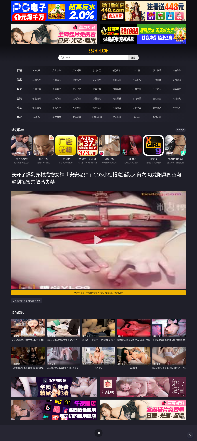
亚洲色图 (56, 98)
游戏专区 (96, 70)
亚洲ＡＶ (36, 79)
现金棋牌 (157, 70)
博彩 (19, 70)
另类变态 (177, 89)
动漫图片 (96, 98)
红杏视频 (117, 117)
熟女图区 (157, 98)
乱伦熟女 (157, 89)
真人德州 (56, 70)
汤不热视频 (96, 117)
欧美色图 (77, 98)
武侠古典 (96, 107)
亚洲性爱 (36, 89)
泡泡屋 (137, 117)
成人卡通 (77, 89)
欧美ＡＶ (77, 79)
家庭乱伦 (56, 107)
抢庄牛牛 (177, 70)
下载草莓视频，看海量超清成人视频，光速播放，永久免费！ (98, 292)
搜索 (133, 57)
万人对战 (77, 70)
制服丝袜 (117, 89)
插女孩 (37, 117)
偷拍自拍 (56, 89)
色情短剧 (157, 117)
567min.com (98, 50)
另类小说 (137, 107)
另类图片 (177, 98)
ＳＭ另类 (177, 79)
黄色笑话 (157, 107)
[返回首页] (190, 435)
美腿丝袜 (117, 98)
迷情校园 (117, 107)
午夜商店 (56, 117)
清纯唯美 (137, 98)
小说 (19, 108)
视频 (19, 80)
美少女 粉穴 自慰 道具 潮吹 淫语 (26, 300)
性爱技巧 (177, 107)
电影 (19, 89)
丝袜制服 (137, 79)
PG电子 (36, 70)
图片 (19, 98)
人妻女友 (77, 107)
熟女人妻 (117, 79)
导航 (19, 117)
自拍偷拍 (56, 79)
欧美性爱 (96, 89)
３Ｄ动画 (96, 79)
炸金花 (137, 70)
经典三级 (137, 89)
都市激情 (36, 107)
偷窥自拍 (36, 98)
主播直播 (157, 79)
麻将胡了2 (117, 70)
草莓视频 (77, 117)
